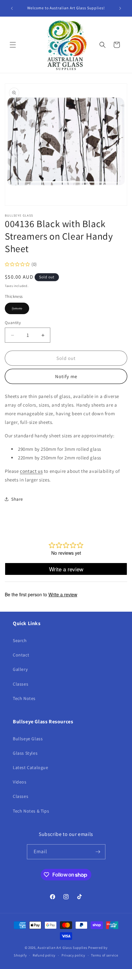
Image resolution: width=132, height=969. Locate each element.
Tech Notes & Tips (31, 811)
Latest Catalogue (30, 767)
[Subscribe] (98, 851)
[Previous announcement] (12, 8)
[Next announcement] (120, 8)
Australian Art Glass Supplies (62, 947)
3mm (20, 309)
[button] (13, 45)
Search (20, 640)
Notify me (66, 376)
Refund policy (44, 955)
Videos (20, 782)
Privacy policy (73, 955)
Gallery (20, 669)
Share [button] (17, 499)
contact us (31, 471)
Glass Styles (25, 753)
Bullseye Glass (28, 739)
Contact (21, 655)
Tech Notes (24, 698)
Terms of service (104, 955)
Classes (20, 684)
